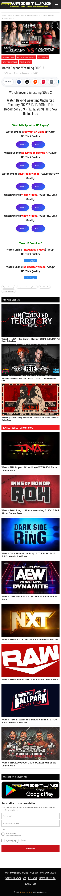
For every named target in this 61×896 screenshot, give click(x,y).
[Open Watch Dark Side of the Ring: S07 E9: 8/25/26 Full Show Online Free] (30, 534)
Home (3, 15)
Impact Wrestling (47, 878)
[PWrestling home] (26, 4)
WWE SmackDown (48, 872)
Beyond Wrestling (8, 57)
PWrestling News (26, 892)
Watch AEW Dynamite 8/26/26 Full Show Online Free (29, 598)
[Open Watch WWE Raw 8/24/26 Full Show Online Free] (30, 660)
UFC (34, 883)
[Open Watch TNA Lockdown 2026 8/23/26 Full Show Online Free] (30, 743)
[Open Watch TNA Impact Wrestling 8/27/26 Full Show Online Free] (30, 448)
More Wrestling (43, 57)
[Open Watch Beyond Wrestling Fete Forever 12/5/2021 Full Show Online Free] (30, 360)
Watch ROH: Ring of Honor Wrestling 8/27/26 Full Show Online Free (30, 512)
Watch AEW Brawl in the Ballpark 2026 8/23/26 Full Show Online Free (29, 721)
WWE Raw (34, 872)
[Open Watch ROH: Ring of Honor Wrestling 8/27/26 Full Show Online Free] (30, 491)
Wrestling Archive (25, 62)
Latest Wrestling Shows (18, 428)
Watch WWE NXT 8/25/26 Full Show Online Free (29, 639)
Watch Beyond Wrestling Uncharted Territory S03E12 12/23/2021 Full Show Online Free (30, 340)
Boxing (28, 883)
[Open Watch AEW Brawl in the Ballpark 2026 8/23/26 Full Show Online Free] (30, 700)
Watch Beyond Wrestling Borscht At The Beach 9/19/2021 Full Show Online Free (30, 418)
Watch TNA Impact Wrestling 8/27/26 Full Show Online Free (29, 469)
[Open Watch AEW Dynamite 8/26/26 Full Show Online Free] (30, 577)
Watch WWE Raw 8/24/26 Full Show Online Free (29, 679)
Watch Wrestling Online (16, 15)
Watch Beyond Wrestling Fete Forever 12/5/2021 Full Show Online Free (28, 379)
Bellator (32, 878)
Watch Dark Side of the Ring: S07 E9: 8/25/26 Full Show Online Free (28, 555)
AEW (24, 878)
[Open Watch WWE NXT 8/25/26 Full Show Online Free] (30, 620)
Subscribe (30, 848)
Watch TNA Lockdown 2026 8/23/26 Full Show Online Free (28, 764)
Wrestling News (13, 878)
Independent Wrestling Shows (26, 57)
